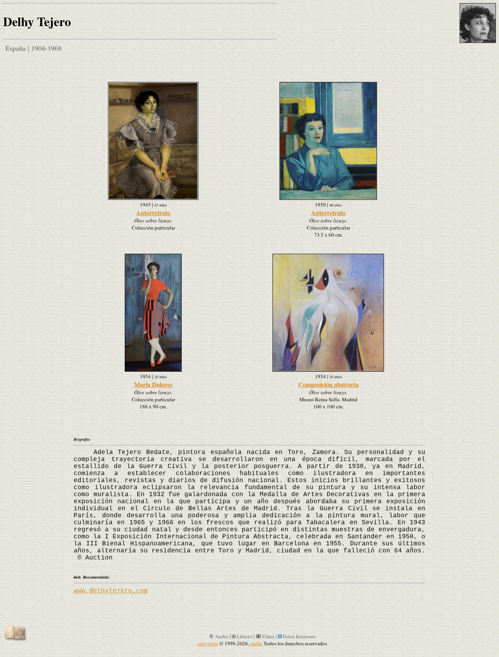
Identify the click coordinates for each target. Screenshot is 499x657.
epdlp (256, 643)
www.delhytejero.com (111, 590)
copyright (208, 643)
